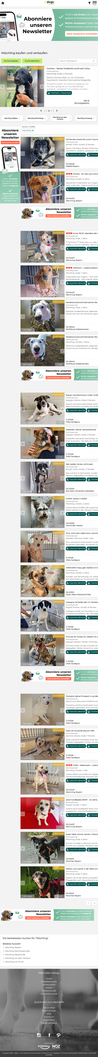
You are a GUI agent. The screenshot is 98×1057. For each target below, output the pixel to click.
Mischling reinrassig (86, 118)
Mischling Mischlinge (37, 118)
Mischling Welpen (12, 118)
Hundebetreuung (49, 981)
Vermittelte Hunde (49, 994)
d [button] (42, 86)
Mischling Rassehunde (15, 954)
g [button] (41, 111)
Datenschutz (49, 1020)
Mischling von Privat (14, 962)
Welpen (49, 988)
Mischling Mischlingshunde (17, 951)
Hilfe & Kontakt (49, 1011)
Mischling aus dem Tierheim (62, 118)
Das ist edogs (49, 1007)
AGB (49, 1014)
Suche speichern (32, 61)
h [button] (57, 111)
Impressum (49, 1017)
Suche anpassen (11, 61)
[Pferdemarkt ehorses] (44, 1047)
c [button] (2, 86)
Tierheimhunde (49, 991)
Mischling (28, 130)
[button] (44, 110)
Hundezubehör (49, 984)
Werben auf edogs (49, 1023)
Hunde (49, 978)
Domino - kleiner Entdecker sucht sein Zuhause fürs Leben (69, 68)
